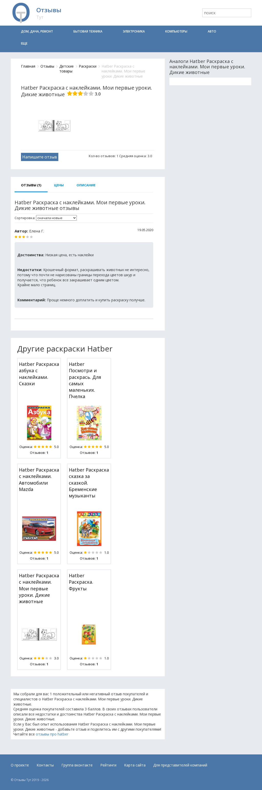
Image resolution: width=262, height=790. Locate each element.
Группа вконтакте (77, 765)
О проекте (20, 765)
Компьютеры (176, 31)
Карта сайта (135, 765)
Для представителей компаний (180, 765)
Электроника (134, 31)
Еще (24, 43)
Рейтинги (108, 765)
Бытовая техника (87, 31)
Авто (212, 31)
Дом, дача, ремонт (37, 31)
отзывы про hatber (52, 734)
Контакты (45, 765)
